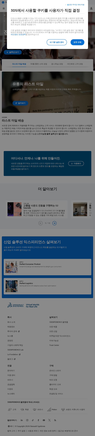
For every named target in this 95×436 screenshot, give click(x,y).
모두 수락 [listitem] (77, 42)
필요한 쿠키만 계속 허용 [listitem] (75, 5)
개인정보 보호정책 (18, 34)
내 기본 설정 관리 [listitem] (57, 42)
